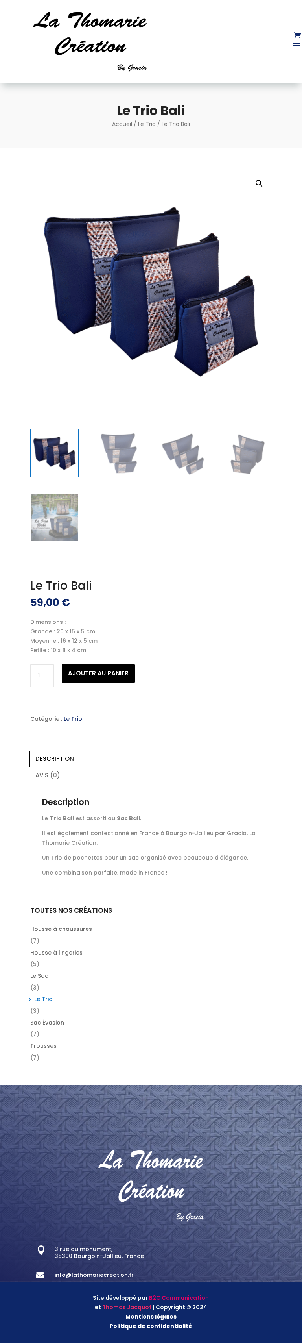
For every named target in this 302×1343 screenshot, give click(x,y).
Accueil (122, 124)
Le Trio (147, 124)
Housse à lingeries (56, 952)
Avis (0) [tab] (47, 775)
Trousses (43, 1046)
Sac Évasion (47, 1023)
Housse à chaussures (61, 929)
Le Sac (39, 976)
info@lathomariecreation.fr (94, 1275)
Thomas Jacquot (127, 1307)
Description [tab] (54, 759)
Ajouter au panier (98, 673)
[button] (259, 183)
